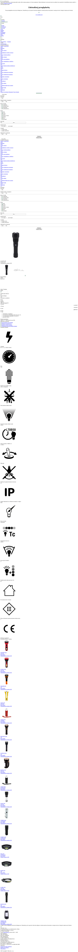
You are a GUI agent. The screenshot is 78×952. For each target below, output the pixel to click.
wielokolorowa (6, 108)
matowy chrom (6, 115)
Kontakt (17, 92)
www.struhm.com (39, 14)
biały (4, 111)
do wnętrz (4, 126)
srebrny (4, 116)
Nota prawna (2, 948)
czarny (4, 113)
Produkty (9, 41)
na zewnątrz (10, 126)
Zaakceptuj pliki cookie (5, 4)
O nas (1, 43)
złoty (4, 118)
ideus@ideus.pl (6, 932)
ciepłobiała (5, 104)
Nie (6, 101)
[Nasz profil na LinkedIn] (6, 21)
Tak (2, 98)
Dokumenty (11, 92)
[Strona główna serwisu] (0, 15)
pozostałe (5, 119)
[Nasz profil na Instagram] (3, 21)
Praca (14, 92)
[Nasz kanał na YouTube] (1, 21)
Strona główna (3, 41)
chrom (4, 114)
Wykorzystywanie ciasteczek (6, 946)
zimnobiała (5, 107)
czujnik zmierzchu (5, 130)
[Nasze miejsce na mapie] (7, 21)
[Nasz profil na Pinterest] (4, 21)
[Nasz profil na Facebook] (2, 21)
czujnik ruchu (4, 129)
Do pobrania (6, 92)
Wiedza (1, 92)
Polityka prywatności (8, 3)
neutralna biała (6, 106)
